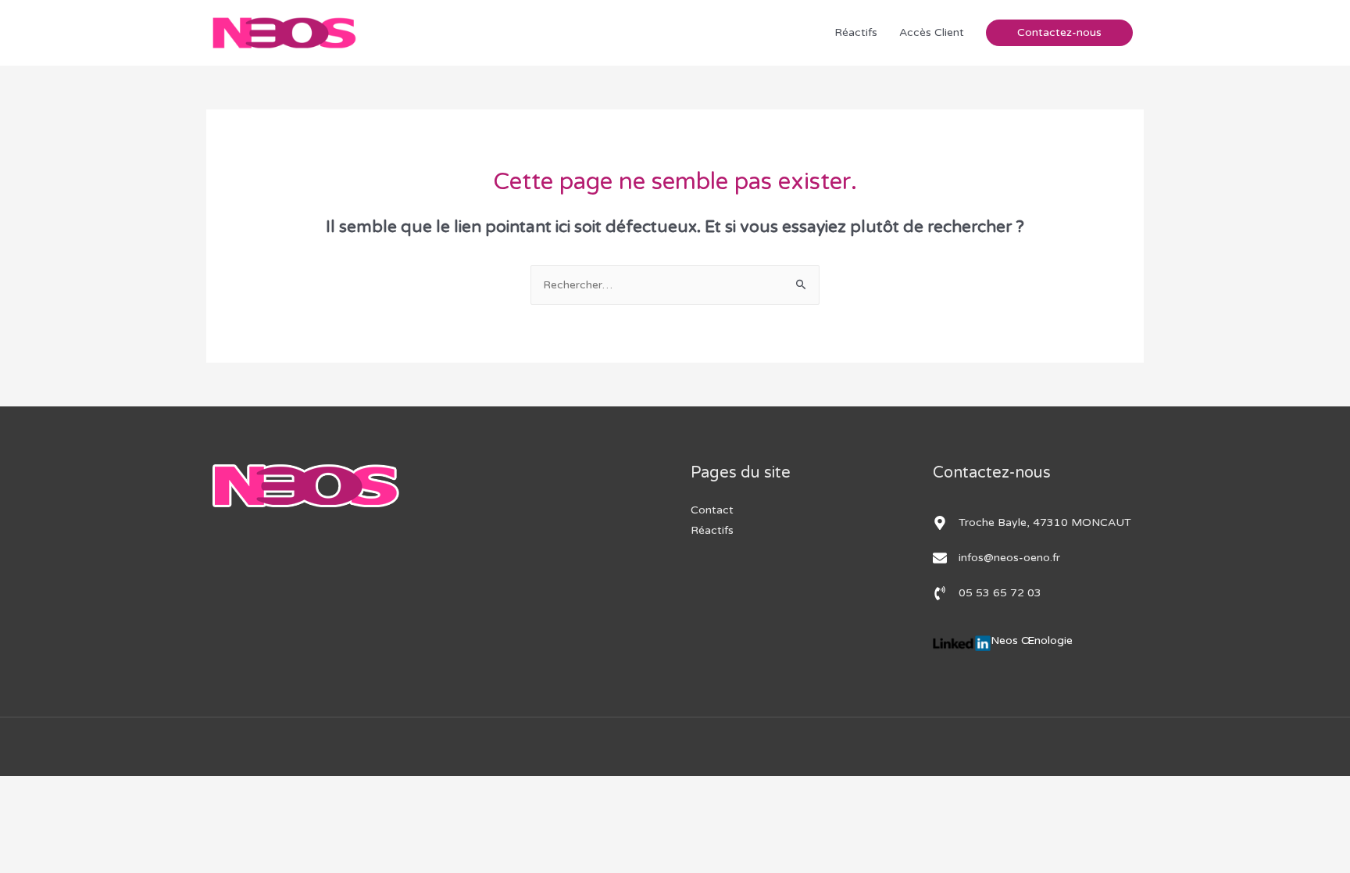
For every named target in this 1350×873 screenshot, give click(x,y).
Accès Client (931, 32)
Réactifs (855, 32)
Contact (712, 510)
